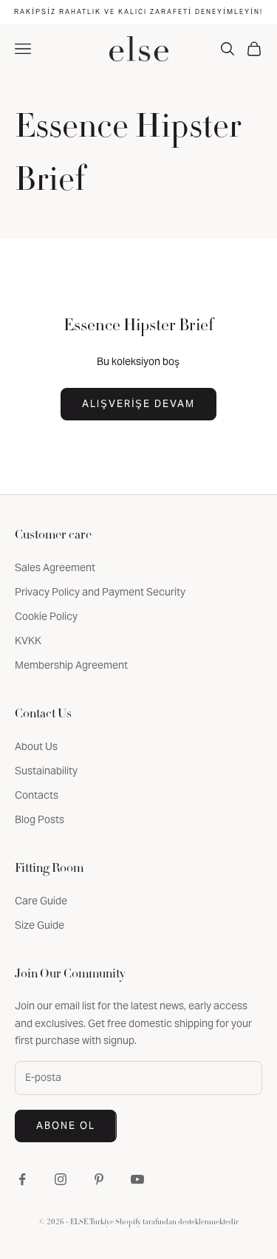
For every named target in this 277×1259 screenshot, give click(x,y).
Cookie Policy (46, 616)
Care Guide (41, 900)
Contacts (36, 795)
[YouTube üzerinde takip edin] (137, 1179)
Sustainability (46, 770)
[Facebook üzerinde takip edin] (22, 1179)
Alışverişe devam (138, 404)
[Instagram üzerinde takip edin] (60, 1179)
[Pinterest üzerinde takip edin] (99, 1179)
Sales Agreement (55, 567)
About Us (36, 746)
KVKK (28, 640)
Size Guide (39, 925)
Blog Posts (39, 819)
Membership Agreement (71, 665)
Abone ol (65, 1125)
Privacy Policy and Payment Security (100, 591)
